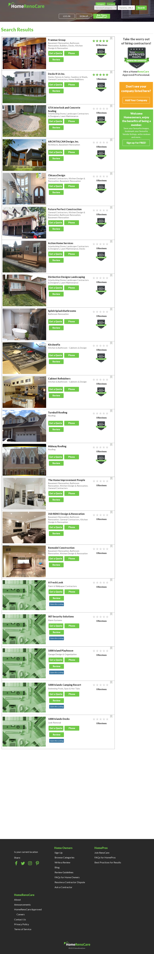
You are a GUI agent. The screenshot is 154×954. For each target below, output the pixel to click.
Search (141, 7)
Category (100, 4)
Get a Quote (55, 53)
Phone (71, 53)
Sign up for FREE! (136, 142)
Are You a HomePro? (101, 16)
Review (56, 59)
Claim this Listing (56, 604)
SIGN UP (84, 16)
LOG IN (66, 16)
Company (111, 4)
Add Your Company (136, 100)
